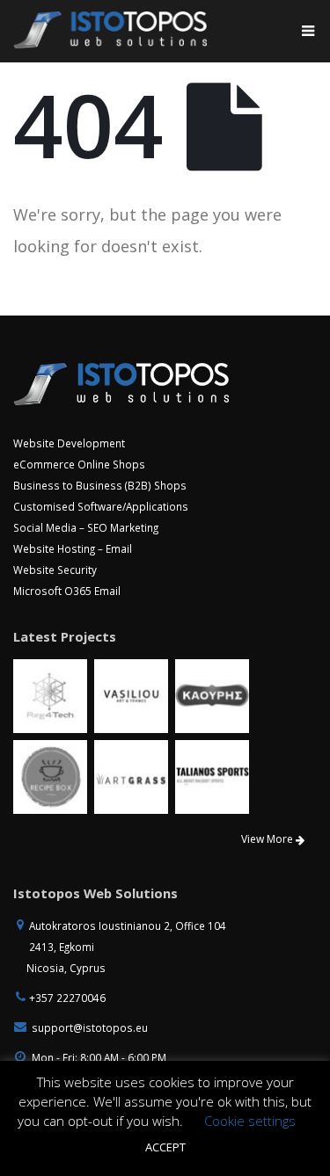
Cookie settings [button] (250, 1120)
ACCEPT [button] (165, 1147)
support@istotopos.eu (90, 1027)
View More (268, 838)
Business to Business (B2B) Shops (100, 485)
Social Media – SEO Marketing (85, 527)
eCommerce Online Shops (79, 464)
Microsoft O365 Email (67, 591)
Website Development (69, 443)
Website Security (55, 570)
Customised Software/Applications (100, 506)
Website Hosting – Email (72, 548)
